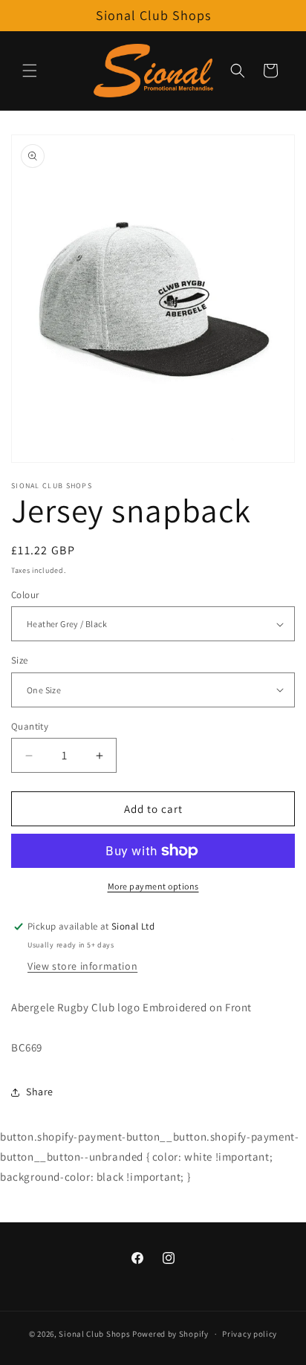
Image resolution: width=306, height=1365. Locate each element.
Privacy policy (249, 1334)
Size (19, 660)
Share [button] (39, 1091)
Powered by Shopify (170, 1334)
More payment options (153, 886)
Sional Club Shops (95, 1334)
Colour (25, 595)
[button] (29, 70)
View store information (82, 966)
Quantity (29, 726)
